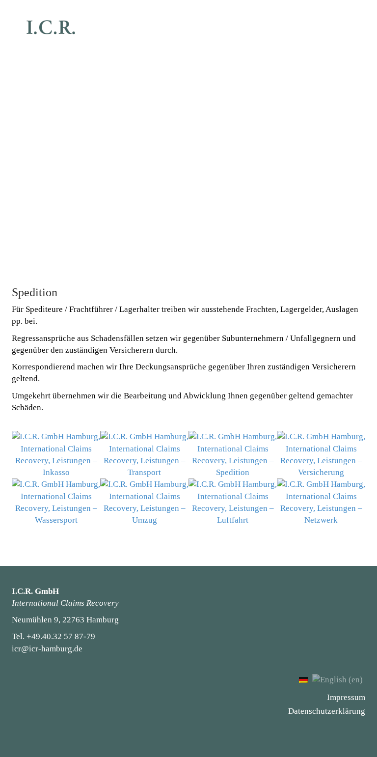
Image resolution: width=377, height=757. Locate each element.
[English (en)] (337, 679)
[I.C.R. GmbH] (51, 27)
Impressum (346, 697)
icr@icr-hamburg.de (47, 648)
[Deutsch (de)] (303, 679)
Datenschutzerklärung (326, 711)
